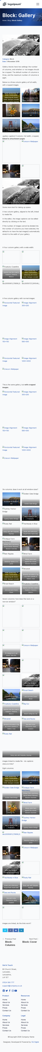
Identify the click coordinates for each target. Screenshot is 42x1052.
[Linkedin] (21, 930)
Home (4, 20)
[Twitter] (5, 930)
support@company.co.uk (12, 986)
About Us (6, 1002)
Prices (4, 1008)
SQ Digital (35, 1042)
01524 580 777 (8, 982)
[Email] (15, 930)
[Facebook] (10, 930)
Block (12, 59)
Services (5, 1005)
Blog (9, 20)
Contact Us (6, 1011)
